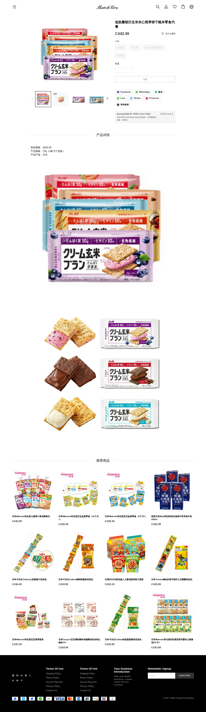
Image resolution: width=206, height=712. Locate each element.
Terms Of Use (54, 668)
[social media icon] (13, 675)
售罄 (145, 79)
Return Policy (52, 677)
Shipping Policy (53, 673)
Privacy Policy (53, 686)
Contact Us (51, 690)
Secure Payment (54, 682)
